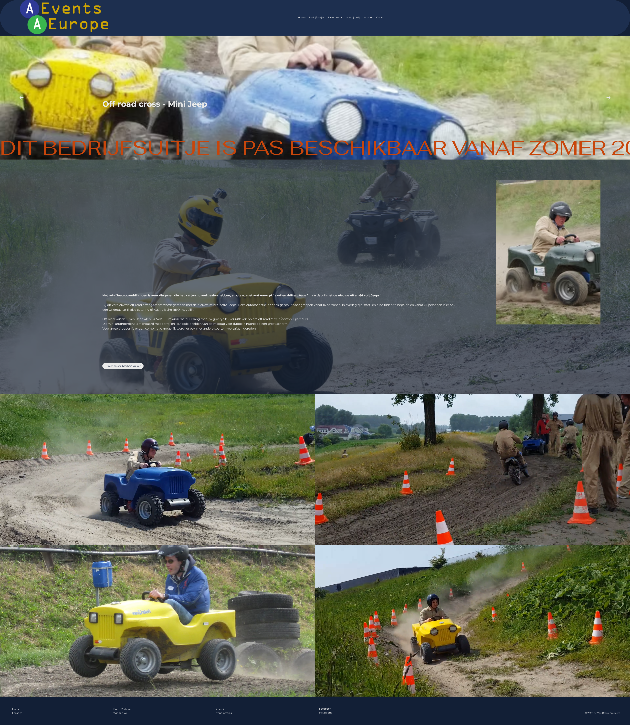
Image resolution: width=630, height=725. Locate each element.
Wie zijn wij (120, 713)
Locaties (17, 713)
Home (16, 709)
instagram (325, 712)
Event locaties (223, 713)
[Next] (608, 97)
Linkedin (220, 709)
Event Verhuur (122, 709)
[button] (309, 541)
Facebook (325, 708)
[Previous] (21, 97)
